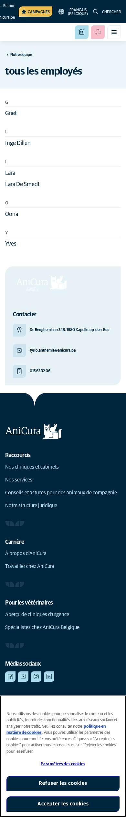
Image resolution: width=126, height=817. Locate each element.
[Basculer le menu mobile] (114, 32)
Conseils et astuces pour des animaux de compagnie (61, 492)
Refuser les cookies (63, 783)
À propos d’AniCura (26, 553)
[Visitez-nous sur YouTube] (23, 676)
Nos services (18, 479)
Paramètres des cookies (63, 764)
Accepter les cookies (63, 803)
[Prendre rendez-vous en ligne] (82, 32)
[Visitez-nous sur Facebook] (10, 676)
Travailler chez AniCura (29, 566)
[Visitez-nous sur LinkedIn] (49, 676)
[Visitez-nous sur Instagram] (36, 676)
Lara (10, 173)
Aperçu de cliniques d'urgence (37, 614)
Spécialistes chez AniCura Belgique (42, 627)
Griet (11, 113)
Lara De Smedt (22, 184)
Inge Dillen (18, 143)
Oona (11, 214)
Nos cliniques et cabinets (32, 467)
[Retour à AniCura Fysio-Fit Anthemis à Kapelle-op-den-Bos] (28, 32)
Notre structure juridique (31, 505)
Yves (10, 244)
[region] (63, 756)
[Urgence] (98, 32)
